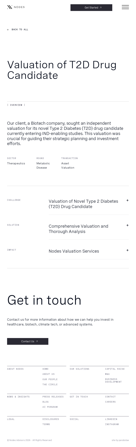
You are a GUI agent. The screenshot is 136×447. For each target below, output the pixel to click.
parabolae (124, 440)
